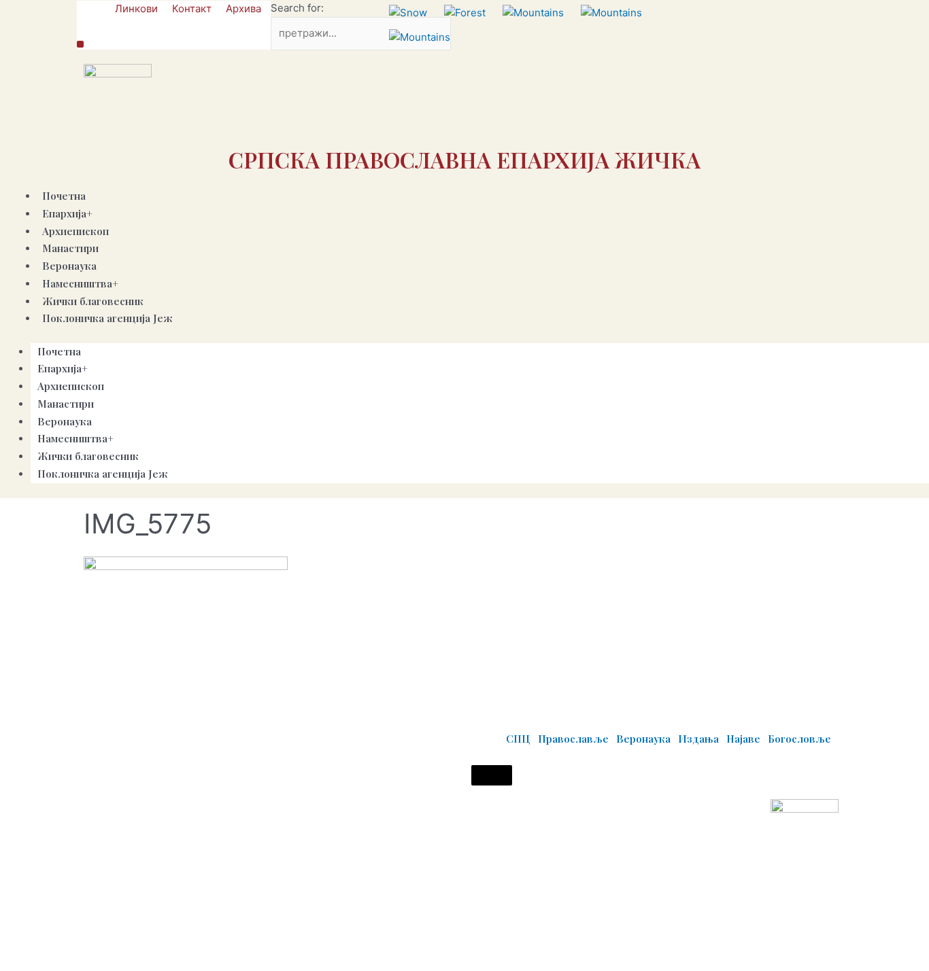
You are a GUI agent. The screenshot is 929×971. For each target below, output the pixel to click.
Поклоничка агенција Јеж (107, 318)
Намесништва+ (80, 283)
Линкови (136, 8)
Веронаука (64, 421)
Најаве (743, 738)
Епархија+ (67, 213)
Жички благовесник (88, 456)
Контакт (192, 8)
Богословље (799, 738)
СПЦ (518, 738)
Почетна (59, 351)
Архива (243, 8)
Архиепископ (70, 386)
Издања (698, 738)
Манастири (65, 403)
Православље (573, 738)
